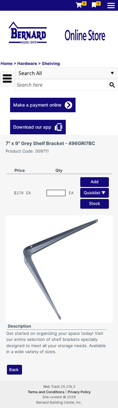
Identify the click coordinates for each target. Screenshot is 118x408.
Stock (94, 203)
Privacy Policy (79, 392)
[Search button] (112, 84)
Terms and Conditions (46, 392)
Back (14, 369)
